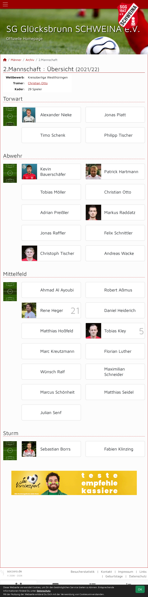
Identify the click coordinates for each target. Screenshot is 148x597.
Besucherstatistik (83, 571)
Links (143, 571)
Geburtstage (114, 576)
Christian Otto (38, 83)
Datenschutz (137, 576)
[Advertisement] (74, 531)
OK (140, 589)
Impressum (125, 571)
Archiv (30, 59)
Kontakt (106, 571)
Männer (16, 59)
